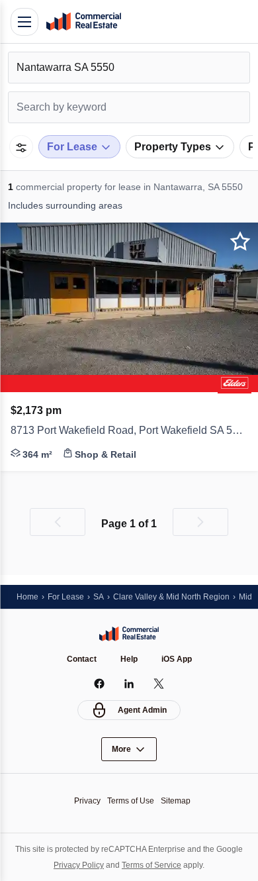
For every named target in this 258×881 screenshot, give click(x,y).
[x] (159, 684)
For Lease (66, 596)
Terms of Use (130, 800)
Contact (82, 659)
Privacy (87, 800)
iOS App (176, 659)
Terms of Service (151, 865)
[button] (129, 431)
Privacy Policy (79, 865)
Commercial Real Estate (83, 22)
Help (129, 659)
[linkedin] (129, 684)
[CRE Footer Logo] (129, 634)
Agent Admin (142, 710)
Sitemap (176, 800)
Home (27, 596)
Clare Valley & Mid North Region (171, 596)
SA (98, 596)
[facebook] (99, 684)
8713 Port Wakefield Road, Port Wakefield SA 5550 (129, 430)
